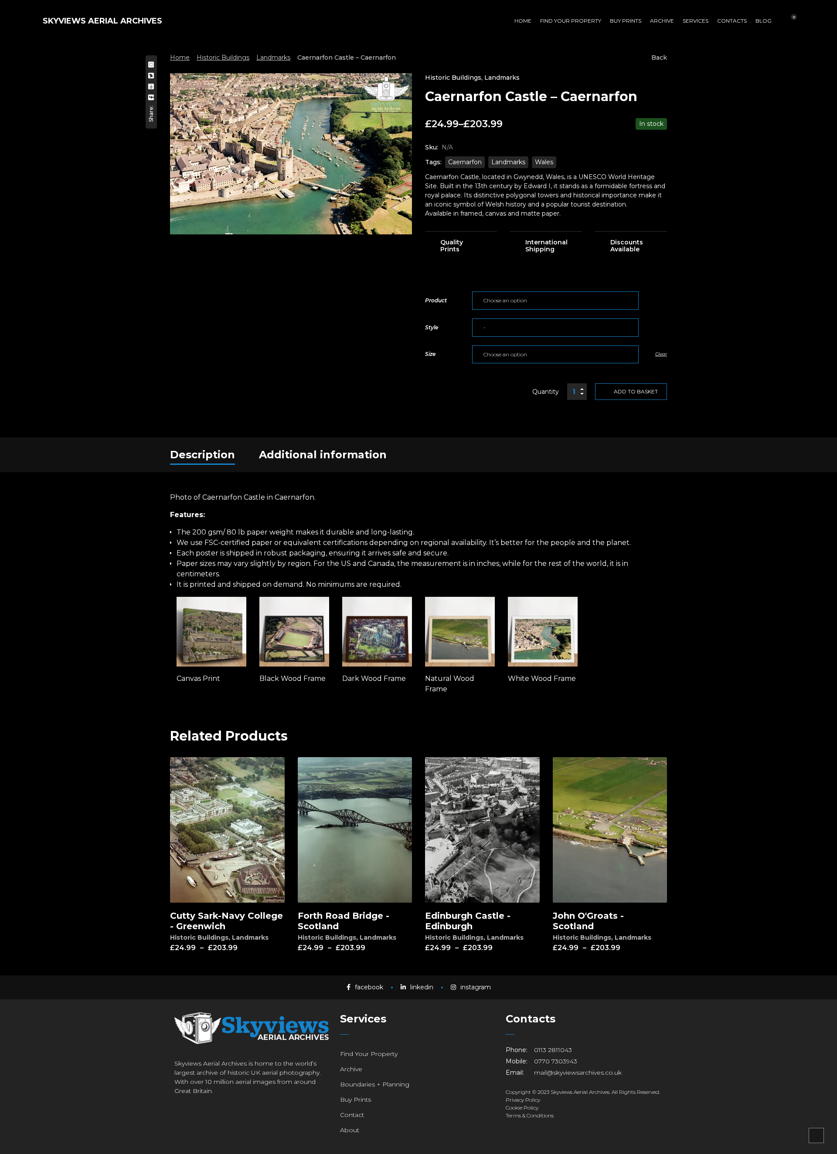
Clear (661, 354)
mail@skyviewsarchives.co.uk (578, 1072)
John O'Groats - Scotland (588, 920)
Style (431, 327)
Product (436, 300)
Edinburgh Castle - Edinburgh (467, 920)
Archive (351, 1069)
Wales (544, 162)
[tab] (202, 455)
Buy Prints (355, 1099)
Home (180, 57)
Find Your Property (369, 1054)
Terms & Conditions (530, 1115)
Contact (352, 1115)
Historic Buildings (223, 57)
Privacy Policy (523, 1099)
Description (202, 454)
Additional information (323, 454)
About (349, 1130)
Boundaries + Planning (374, 1084)
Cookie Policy (522, 1107)
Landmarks (273, 57)
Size (430, 354)
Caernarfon (465, 162)
